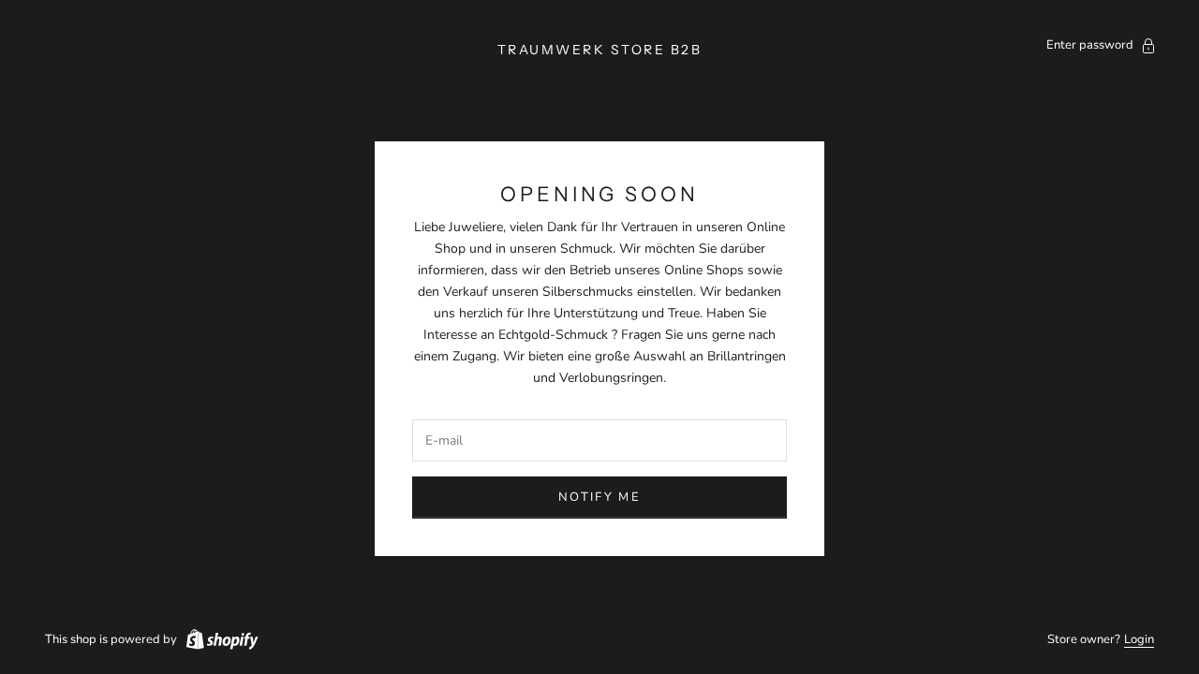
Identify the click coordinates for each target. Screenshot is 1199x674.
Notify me (599, 497)
